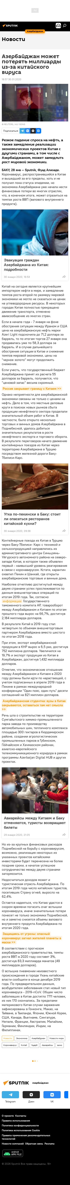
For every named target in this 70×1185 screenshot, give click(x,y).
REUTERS (8, 124)
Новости (7, 1038)
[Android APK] (13, 1154)
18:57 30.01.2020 (11, 79)
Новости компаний (13, 1143)
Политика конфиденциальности (20, 1125)
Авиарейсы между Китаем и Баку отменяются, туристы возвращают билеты (35, 823)
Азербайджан (38, 1038)
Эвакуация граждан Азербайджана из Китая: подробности (26, 265)
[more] (64, 276)
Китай (24, 1045)
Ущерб (34, 1045)
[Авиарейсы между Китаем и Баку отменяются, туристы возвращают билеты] (35, 790)
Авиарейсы (47, 1045)
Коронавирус (10, 1045)
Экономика (21, 1038)
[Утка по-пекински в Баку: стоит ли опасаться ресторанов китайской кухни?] (35, 486)
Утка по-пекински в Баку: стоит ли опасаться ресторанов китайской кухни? (32, 519)
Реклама (49, 1143)
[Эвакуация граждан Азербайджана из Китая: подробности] (35, 232)
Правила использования (16, 1120)
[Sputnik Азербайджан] (11, 27)
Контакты (20, 1115)
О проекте (8, 1115)
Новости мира (57, 1038)
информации (12, 601)
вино (59, 1045)
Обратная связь (34, 1143)
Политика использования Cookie (21, 1130)
